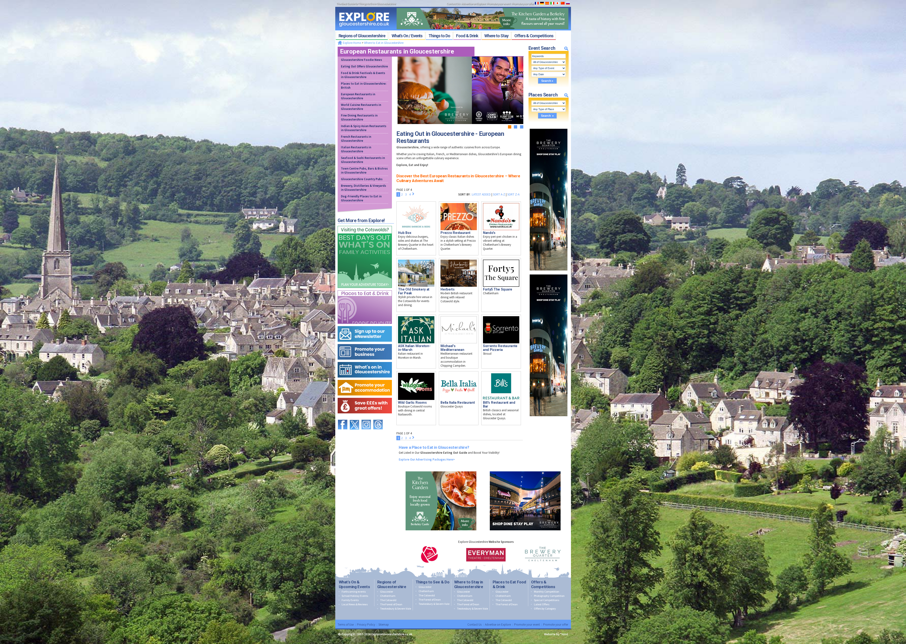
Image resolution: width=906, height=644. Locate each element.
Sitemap (383, 625)
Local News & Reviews (355, 604)
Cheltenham (387, 596)
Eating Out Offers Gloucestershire (364, 66)
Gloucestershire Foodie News (361, 60)
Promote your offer (555, 625)
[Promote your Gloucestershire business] (365, 343)
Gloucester (386, 591)
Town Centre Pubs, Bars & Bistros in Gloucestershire (364, 170)
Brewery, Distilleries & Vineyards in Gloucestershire (363, 188)
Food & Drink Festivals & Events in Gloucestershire (363, 75)
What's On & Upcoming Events (354, 584)
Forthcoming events (354, 591)
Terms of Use (346, 625)
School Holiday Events (355, 596)
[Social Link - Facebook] (342, 417)
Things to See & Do (432, 582)
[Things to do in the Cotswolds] (365, 225)
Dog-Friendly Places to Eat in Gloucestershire (361, 198)
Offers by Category (545, 608)
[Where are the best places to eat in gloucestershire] (365, 289)
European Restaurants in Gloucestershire (358, 96)
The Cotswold (388, 600)
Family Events (350, 600)
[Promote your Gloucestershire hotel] (365, 379)
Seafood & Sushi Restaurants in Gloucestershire (363, 160)
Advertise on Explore (498, 625)
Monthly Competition (546, 591)
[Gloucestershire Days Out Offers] (365, 397)
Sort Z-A (513, 194)
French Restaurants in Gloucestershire (356, 139)
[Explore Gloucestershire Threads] (378, 417)
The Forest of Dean (391, 604)
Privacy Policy (366, 625)
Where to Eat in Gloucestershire (383, 43)
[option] (429, 554)
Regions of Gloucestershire (391, 584)
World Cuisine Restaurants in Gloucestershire (361, 107)
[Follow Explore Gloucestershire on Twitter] (354, 417)
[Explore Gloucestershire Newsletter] (365, 325)
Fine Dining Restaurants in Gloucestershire (359, 117)
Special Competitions (546, 600)
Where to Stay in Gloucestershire (468, 584)
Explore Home (351, 43)
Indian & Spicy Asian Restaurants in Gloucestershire (363, 128)
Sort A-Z (499, 194)
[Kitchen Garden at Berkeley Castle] (482, 6)
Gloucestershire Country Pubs (361, 179)
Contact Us (474, 625)
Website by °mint (556, 634)
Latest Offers (541, 604)
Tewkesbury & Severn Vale (395, 608)
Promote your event (527, 625)
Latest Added (481, 194)
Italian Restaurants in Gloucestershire (356, 149)
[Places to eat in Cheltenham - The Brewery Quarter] (548, 128)
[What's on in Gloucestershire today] (365, 361)
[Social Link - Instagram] (366, 417)
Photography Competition (549, 596)
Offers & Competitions (543, 584)
